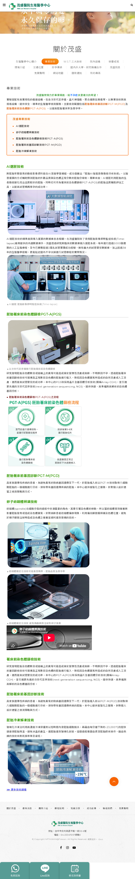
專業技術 (50, 61)
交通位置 (38, 67)
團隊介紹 (43, 808)
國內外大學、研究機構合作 (86, 67)
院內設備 (95, 61)
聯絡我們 (107, 808)
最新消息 (27, 808)
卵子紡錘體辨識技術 (27, 132)
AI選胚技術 (22, 126)
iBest (100, 839)
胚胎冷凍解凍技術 (26, 151)
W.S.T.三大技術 (73, 61)
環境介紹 (20, 67)
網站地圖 (58, 73)
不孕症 (74, 95)
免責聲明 (39, 73)
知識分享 (75, 808)
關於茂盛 (11, 808)
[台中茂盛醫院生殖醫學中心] (67, 823)
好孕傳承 (57, 67)
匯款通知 (77, 73)
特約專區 (95, 73)
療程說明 (59, 808)
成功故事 (91, 808)
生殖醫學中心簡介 (26, 61)
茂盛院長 (115, 67)
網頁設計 (92, 839)
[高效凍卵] (67, 17)
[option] (67, 17)
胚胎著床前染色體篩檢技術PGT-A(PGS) (39, 138)
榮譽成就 (114, 61)
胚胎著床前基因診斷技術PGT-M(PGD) (39, 144)
